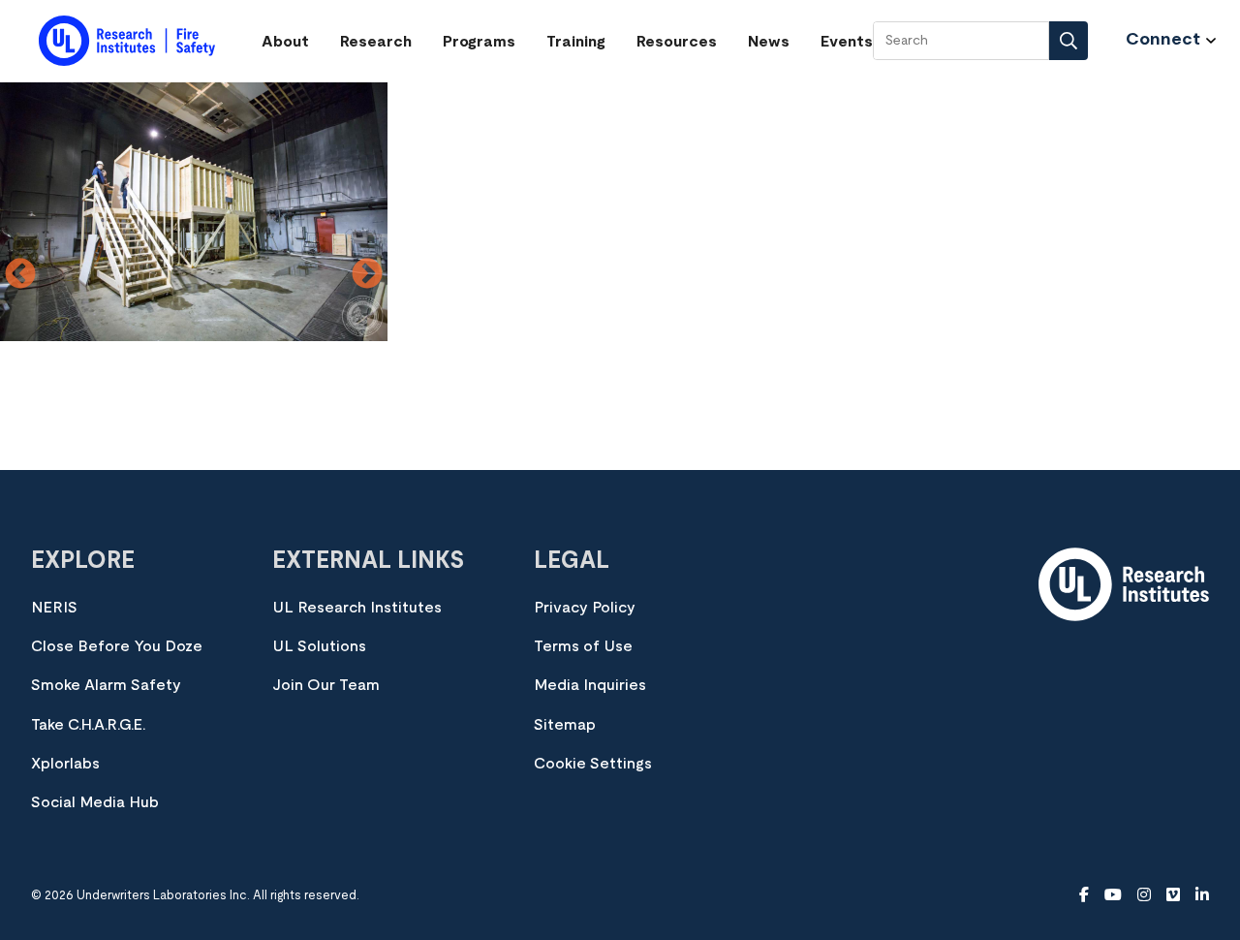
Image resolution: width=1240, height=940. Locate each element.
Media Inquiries (590, 685)
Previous (20, 275)
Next (367, 275)
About (285, 41)
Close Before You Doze (116, 646)
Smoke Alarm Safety (106, 685)
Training (575, 41)
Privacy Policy (585, 607)
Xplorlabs (65, 763)
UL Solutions (319, 646)
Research (376, 41)
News (769, 41)
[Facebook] (1084, 895)
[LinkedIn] (1202, 895)
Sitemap (565, 725)
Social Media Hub (95, 802)
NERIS (54, 607)
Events (847, 41)
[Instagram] (1144, 895)
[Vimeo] (1173, 895)
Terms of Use (583, 646)
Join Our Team (326, 685)
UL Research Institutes (357, 607)
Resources (676, 41)
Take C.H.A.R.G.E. (88, 725)
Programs (479, 41)
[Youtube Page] (1113, 895)
